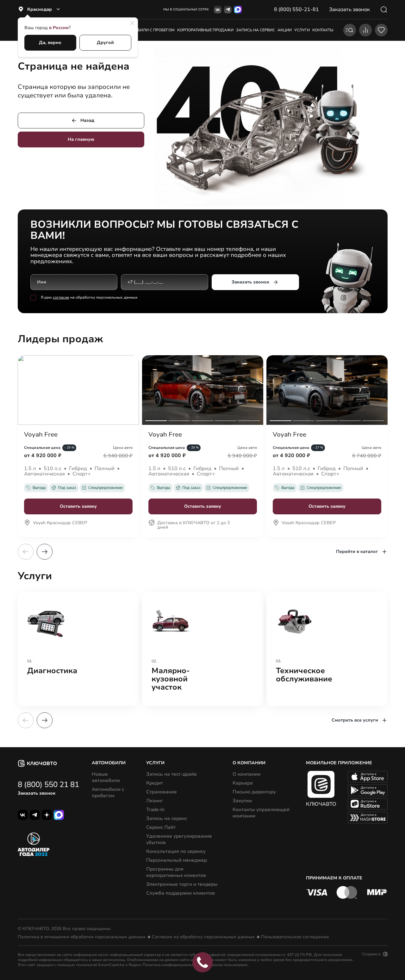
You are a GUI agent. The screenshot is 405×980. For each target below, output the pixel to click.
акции (284, 30)
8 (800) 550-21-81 (296, 9)
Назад (87, 120)
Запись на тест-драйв (171, 774)
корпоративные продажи (205, 30)
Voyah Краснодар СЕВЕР (60, 523)
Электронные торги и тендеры (182, 884)
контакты (322, 30)
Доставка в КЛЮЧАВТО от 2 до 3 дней (193, 525)
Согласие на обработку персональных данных (203, 937)
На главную (81, 139)
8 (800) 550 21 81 (48, 784)
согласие (61, 297)
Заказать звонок (250, 282)
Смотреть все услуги (355, 720)
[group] (78, 649)
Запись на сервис (166, 818)
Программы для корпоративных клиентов (176, 872)
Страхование (161, 792)
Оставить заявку (78, 506)
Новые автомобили (106, 777)
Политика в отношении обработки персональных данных (82, 937)
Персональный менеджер (176, 860)
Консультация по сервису (176, 851)
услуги (302, 30)
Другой (105, 43)
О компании (246, 774)
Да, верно (50, 43)
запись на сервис (255, 30)
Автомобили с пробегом (148, 30)
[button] (45, 552)
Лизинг (154, 800)
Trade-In (155, 809)
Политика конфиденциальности (172, 964)
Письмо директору (254, 792)
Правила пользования (226, 964)
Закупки (242, 800)
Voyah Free (41, 434)
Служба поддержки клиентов (180, 893)
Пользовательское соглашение (295, 937)
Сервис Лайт (161, 827)
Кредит (154, 783)
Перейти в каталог (357, 552)
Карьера (243, 783)
